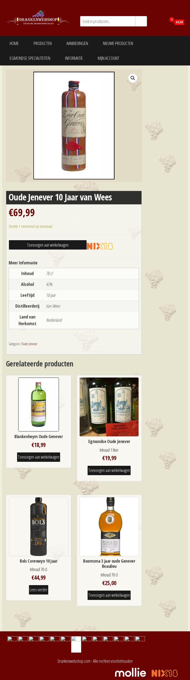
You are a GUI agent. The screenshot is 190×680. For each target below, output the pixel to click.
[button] (132, 78)
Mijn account (108, 58)
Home (14, 43)
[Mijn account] (161, 21)
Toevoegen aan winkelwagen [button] (38, 457)
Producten (43, 43)
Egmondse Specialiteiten (30, 58)
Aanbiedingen (77, 43)
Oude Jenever (29, 343)
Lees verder (39, 590)
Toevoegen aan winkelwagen (48, 245)
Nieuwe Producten (118, 43)
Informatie (74, 58)
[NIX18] (103, 246)
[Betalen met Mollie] (133, 672)
